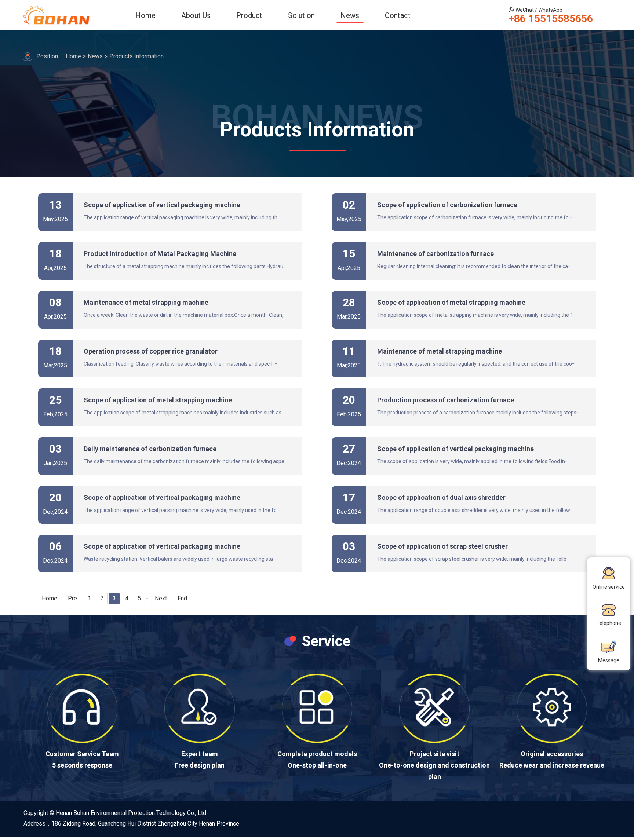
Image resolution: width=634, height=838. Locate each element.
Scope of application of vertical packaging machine (162, 205)
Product (249, 15)
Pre (72, 598)
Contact (398, 15)
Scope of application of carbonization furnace (447, 205)
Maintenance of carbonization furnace (435, 253)
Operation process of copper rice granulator (151, 351)
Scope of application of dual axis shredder (441, 497)
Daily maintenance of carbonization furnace (150, 449)
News (349, 15)
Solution (301, 15)
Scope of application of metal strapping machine (451, 302)
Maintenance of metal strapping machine (146, 302)
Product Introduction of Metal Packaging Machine (160, 253)
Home (145, 15)
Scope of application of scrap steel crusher (442, 546)
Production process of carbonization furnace (445, 400)
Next (161, 598)
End (182, 598)
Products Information (136, 56)
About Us (196, 15)
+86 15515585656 (551, 18)
